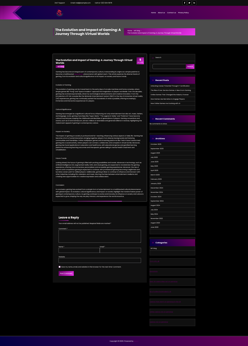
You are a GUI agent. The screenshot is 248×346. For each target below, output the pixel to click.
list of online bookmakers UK (160, 292)
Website (62, 257)
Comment (63, 229)
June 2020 (154, 227)
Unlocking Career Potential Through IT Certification (170, 86)
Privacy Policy (183, 13)
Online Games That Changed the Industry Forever (170, 95)
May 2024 (154, 214)
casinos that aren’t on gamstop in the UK (165, 302)
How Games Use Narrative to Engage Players (168, 99)
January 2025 (156, 183)
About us (161, 13)
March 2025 (155, 175)
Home (153, 13)
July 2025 (154, 157)
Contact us (171, 13)
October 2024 (156, 197)
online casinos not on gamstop (161, 312)
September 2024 (157, 201)
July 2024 (154, 210)
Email (102, 247)
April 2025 (154, 170)
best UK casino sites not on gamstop (163, 281)
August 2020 (155, 223)
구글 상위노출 (154, 261)
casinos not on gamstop (159, 322)
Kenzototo (154, 271)
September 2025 (157, 148)
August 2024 (155, 205)
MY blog (137, 30)
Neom (136, 341)
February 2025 (156, 179)
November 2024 (157, 192)
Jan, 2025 (140, 60)
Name (61, 247)
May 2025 (154, 166)
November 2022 (157, 218)
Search (158, 57)
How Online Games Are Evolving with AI (165, 103)
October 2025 (156, 144)
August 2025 (155, 153)
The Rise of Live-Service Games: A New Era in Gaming (171, 90)
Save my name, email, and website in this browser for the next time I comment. (91, 267)
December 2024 (157, 188)
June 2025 (154, 162)
